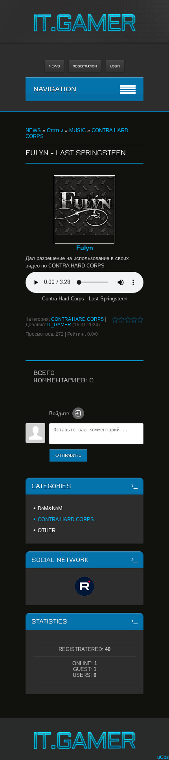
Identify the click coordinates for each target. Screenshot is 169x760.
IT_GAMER (59, 324)
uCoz (163, 757)
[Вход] (78, 413)
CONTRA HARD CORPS (77, 319)
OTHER (46, 530)
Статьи (55, 130)
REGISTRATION (85, 66)
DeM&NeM (50, 508)
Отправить (68, 455)
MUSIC (77, 130)
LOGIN (115, 66)
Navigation (54, 89)
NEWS (54, 66)
